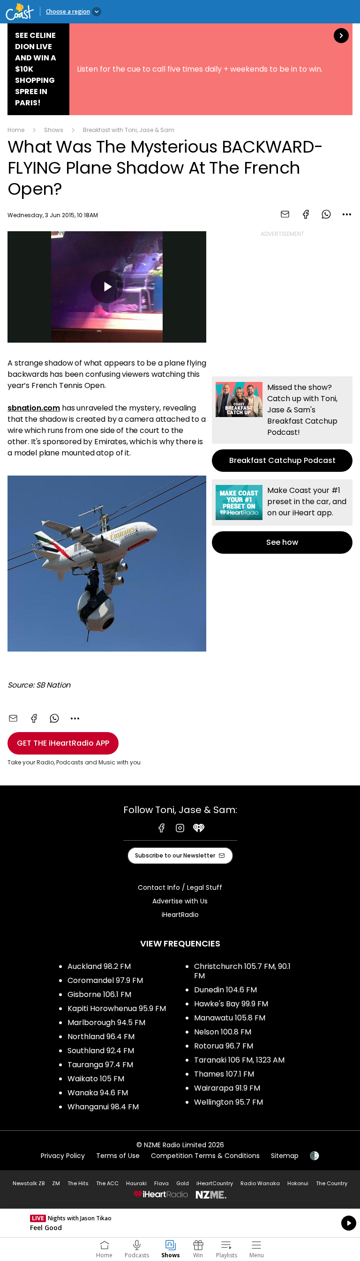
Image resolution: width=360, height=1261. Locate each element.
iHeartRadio (180, 914)
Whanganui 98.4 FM (103, 1106)
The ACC (107, 1183)
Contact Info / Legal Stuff (180, 887)
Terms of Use (118, 1155)
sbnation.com (34, 408)
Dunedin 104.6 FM (225, 989)
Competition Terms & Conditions (205, 1155)
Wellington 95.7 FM (228, 1102)
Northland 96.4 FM (101, 1036)
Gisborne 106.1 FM (99, 994)
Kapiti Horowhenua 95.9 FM (117, 1008)
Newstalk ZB (29, 1183)
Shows (53, 130)
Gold (182, 1183)
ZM (56, 1183)
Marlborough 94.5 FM (106, 1022)
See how (282, 516)
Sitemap (285, 1155)
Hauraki (136, 1183)
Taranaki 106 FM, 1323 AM (239, 1060)
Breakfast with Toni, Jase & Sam (128, 130)
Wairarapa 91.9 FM (227, 1088)
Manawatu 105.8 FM (229, 1017)
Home (16, 130)
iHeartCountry (214, 1183)
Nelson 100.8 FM (222, 1031)
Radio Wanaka (260, 1183)
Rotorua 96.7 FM (223, 1046)
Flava (161, 1183)
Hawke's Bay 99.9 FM (231, 1003)
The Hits (78, 1183)
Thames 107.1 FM (224, 1074)
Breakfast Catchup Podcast (282, 424)
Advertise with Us (180, 901)
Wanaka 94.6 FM (98, 1092)
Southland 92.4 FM (101, 1050)
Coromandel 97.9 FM (105, 980)
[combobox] (346, 214)
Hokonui (297, 1183)
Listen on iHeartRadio (180, 1223)
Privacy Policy (63, 1155)
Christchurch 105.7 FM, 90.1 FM (242, 971)
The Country (331, 1183)
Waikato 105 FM (96, 1078)
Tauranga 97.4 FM (100, 1064)
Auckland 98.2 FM (99, 966)
